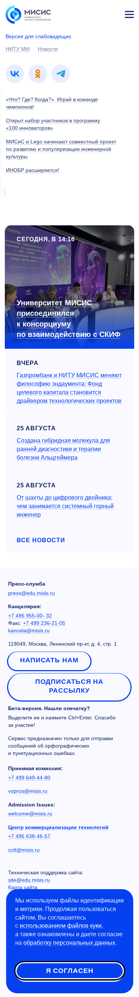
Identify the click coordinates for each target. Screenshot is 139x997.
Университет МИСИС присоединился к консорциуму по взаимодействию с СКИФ (68, 319)
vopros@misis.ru (27, 791)
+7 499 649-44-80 (29, 778)
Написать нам (49, 660)
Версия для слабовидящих (38, 36)
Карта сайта (22, 887)
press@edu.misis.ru (31, 593)
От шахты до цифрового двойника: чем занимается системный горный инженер (65, 506)
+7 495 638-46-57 (29, 836)
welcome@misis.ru (30, 814)
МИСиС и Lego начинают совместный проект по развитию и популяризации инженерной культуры (61, 149)
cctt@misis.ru (24, 850)
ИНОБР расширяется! (32, 170)
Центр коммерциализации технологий (58, 827)
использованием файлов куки (61, 926)
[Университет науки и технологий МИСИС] (28, 14)
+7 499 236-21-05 (44, 623)
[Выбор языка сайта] (94, 12)
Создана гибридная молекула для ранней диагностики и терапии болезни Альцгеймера (63, 449)
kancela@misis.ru (29, 630)
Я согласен (69, 970)
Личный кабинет (111, 13)
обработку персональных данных (69, 943)
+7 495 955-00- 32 (30, 616)
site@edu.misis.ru (29, 880)
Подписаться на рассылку (69, 686)
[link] (15, 73)
